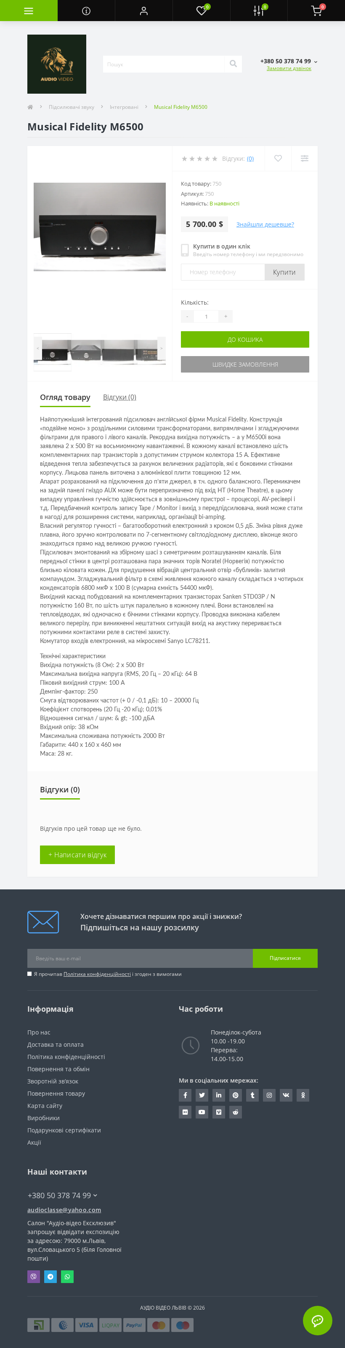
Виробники (43, 1118)
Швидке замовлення (245, 364)
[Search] (233, 64)
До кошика (245, 339)
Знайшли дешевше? (265, 224)
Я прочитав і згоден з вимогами (108, 974)
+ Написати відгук (77, 854)
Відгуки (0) (119, 397)
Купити (284, 272)
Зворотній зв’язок (52, 1081)
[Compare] (304, 158)
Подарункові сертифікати (64, 1130)
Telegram (50, 1276)
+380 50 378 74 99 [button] (59, 1195)
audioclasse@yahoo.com (64, 1210)
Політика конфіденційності (97, 974)
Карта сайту (44, 1106)
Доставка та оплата (55, 1044)
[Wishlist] (278, 158)
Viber (33, 1276)
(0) (250, 158)
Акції (34, 1142)
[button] (143, 10)
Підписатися (285, 958)
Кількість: (195, 302)
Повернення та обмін (58, 1069)
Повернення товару (56, 1093)
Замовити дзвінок (289, 68)
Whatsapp (67, 1276)
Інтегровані (124, 107)
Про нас (38, 1032)
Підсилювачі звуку (71, 107)
